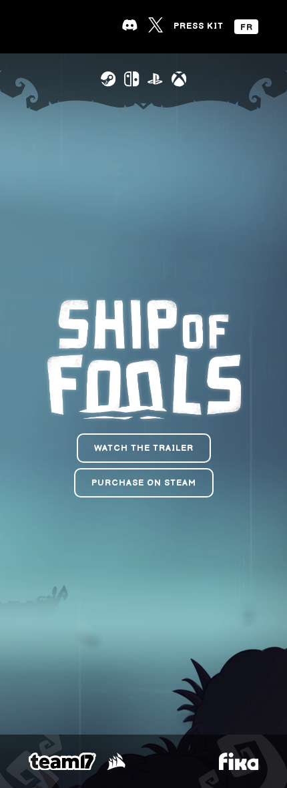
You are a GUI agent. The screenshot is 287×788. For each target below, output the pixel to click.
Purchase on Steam (143, 482)
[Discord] (129, 24)
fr (246, 27)
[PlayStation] (155, 78)
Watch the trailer (144, 448)
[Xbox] (179, 78)
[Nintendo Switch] (131, 78)
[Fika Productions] (238, 762)
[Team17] (62, 762)
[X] (155, 24)
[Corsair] (116, 762)
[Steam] (108, 78)
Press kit (199, 26)
